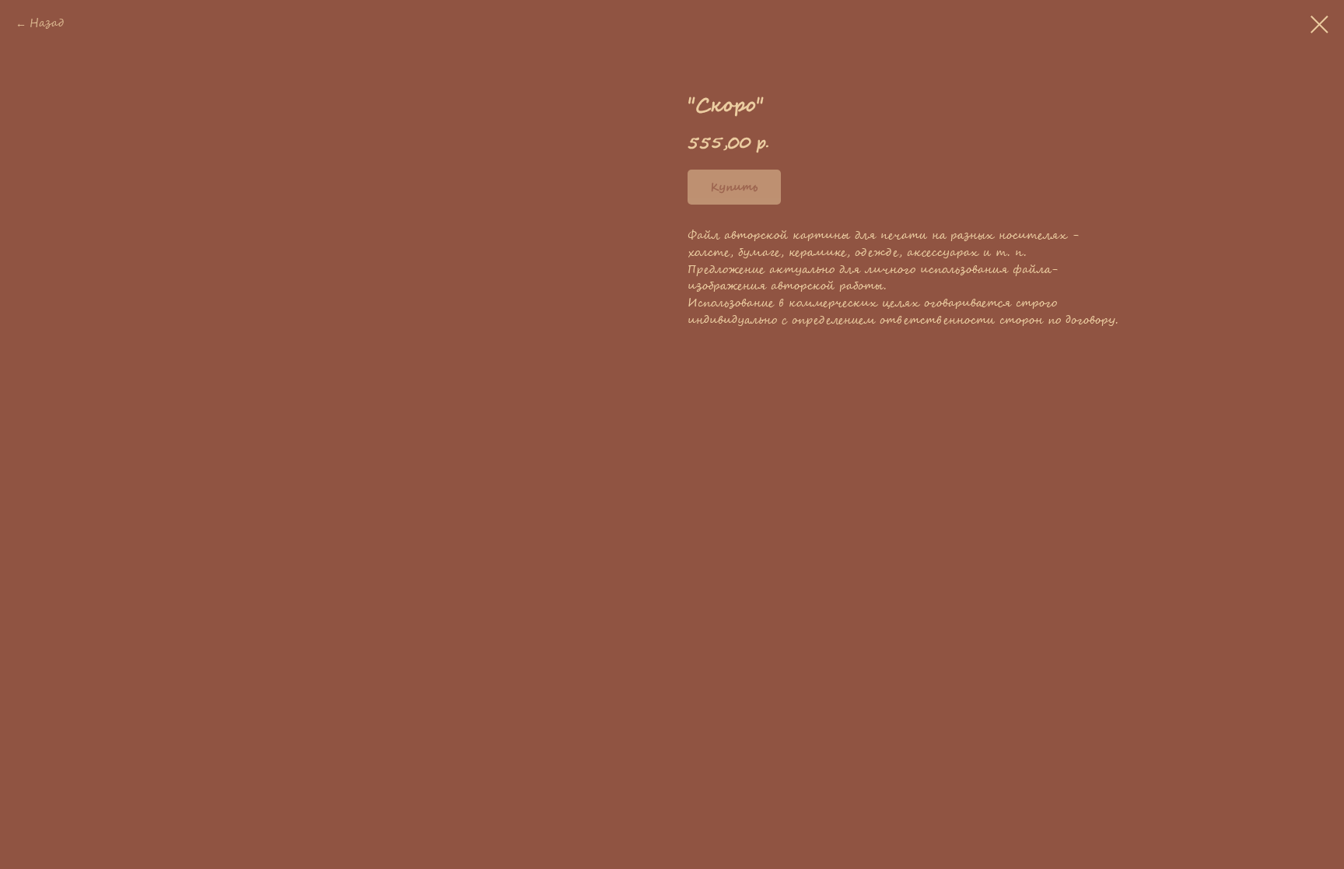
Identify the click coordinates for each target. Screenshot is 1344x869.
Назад (47, 24)
